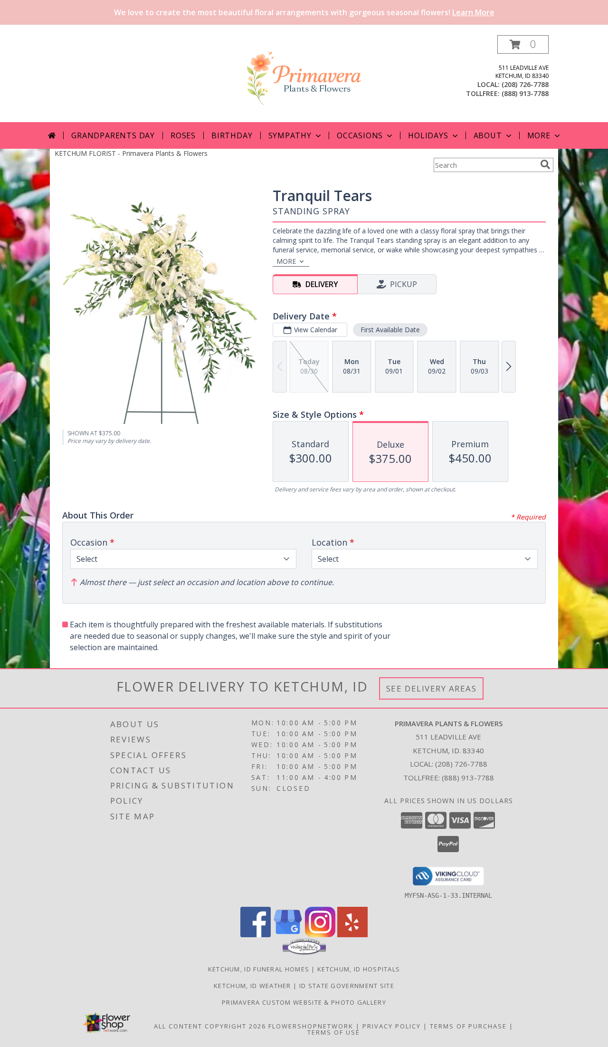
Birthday (231, 135)
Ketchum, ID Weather (252, 985)
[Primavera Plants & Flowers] (304, 78)
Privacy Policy (391, 1026)
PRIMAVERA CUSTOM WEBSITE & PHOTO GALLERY (304, 1002)
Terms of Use (333, 1032)
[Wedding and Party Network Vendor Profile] (304, 952)
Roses (183, 135)
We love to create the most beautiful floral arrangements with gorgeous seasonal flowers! (304, 12)
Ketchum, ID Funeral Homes (259, 969)
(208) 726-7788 (525, 84)
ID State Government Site (346, 985)
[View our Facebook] (255, 934)
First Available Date (390, 329)
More (539, 135)
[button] (523, 44)
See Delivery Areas (431, 688)
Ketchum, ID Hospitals (358, 969)
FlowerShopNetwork (310, 1026)
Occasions (360, 135)
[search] (545, 164)
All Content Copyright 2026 (210, 1026)
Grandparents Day (113, 135)
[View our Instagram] (320, 934)
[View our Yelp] (352, 934)
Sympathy (290, 135)
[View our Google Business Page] (288, 934)
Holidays (428, 135)
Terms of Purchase (468, 1026)
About (488, 135)
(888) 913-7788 (525, 93)
